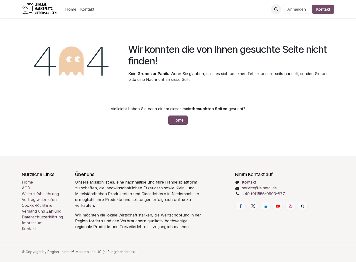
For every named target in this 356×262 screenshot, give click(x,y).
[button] (276, 9)
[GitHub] (303, 206)
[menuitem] (70, 9)
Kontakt (323, 9)
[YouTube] (278, 206)
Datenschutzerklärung (42, 217)
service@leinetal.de (259, 187)
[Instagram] (290, 206)
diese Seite (181, 79)
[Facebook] (240, 206)
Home (178, 120)
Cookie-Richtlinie (37, 205)
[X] (253, 206)
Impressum (32, 222)
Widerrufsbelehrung (40, 193)
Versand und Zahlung (41, 211)
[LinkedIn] (265, 206)
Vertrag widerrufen (39, 199)
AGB (26, 187)
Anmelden (296, 9)
